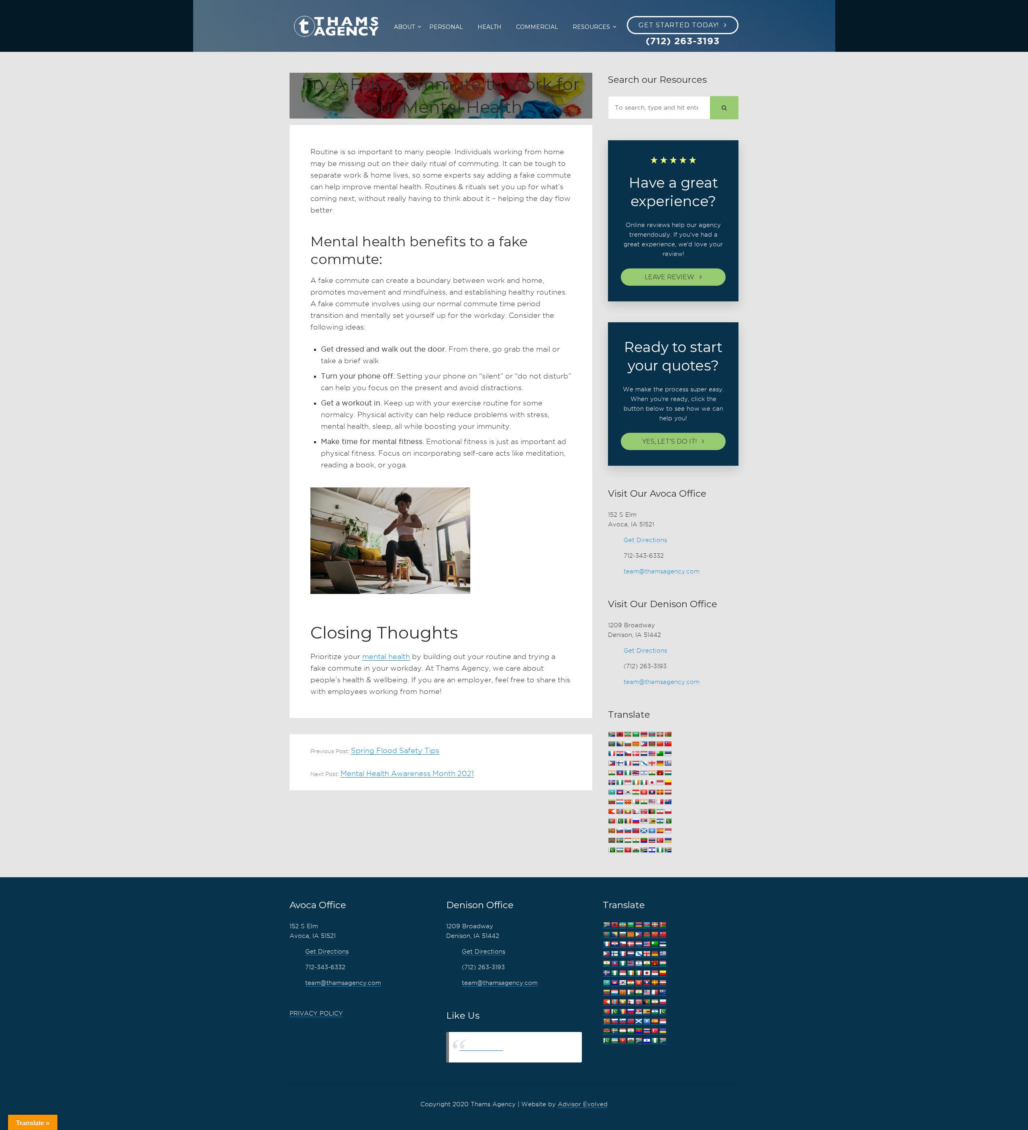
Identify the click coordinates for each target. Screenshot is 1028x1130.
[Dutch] (643, 753)
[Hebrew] (643, 773)
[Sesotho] (659, 821)
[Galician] (643, 763)
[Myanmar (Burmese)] (627, 811)
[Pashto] (651, 811)
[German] (659, 763)
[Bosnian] (619, 744)
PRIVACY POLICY (316, 1013)
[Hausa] (627, 773)
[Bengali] (611, 744)
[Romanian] (627, 821)
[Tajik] (627, 840)
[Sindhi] (667, 821)
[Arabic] (635, 734)
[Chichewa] (651, 744)
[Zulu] (667, 850)
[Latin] (659, 792)
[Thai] (651, 840)
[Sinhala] (611, 830)
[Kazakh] (611, 792)
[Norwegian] (643, 811)
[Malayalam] (643, 801)
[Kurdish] (635, 792)
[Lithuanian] (611, 801)
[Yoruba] (659, 850)
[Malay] (651, 801)
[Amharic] (627, 734)
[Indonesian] (627, 782)
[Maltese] (659, 801)
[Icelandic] (611, 782)
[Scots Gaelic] (643, 830)
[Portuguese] (611, 821)
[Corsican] (611, 753)
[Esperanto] (659, 753)
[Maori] (667, 801)
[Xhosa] (643, 850)
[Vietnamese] (627, 850)
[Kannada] (667, 782)
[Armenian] (643, 734)
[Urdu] (611, 850)
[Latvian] (667, 792)
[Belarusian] (667, 734)
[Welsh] (635, 850)
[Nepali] (635, 811)
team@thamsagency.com (662, 571)
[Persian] (659, 811)
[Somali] (651, 830)
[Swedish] (619, 840)
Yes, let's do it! (669, 441)
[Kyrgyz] (643, 792)
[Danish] (635, 753)
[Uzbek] (619, 850)
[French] (627, 763)
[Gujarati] (611, 773)
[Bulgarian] (627, 744)
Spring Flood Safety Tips (395, 750)
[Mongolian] (619, 811)
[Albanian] (619, 734)
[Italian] (643, 782)
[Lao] (651, 792)
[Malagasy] (635, 801)
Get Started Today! (678, 25)
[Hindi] (651, 773)
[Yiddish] (651, 850)
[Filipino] (611, 763)
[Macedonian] (627, 801)
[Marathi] (611, 811)
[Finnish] (619, 763)
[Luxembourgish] (619, 801)
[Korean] (627, 792)
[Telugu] (643, 840)
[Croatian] (619, 753)
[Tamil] (635, 840)
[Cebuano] (643, 744)
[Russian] (635, 821)
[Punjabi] (619, 821)
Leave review (669, 277)
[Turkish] (659, 840)
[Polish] (667, 811)
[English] (651, 753)
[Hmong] (659, 773)
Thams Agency (481, 1047)
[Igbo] (619, 782)
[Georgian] (651, 763)
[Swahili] (611, 840)
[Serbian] (643, 821)
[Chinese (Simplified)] (659, 744)
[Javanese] (659, 782)
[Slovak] (619, 830)
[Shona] (651, 821)
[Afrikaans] (611, 734)
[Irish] (635, 782)
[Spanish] (659, 830)
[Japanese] (651, 782)
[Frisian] (635, 763)
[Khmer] (619, 792)
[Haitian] (619, 773)
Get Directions (645, 540)
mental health (386, 656)
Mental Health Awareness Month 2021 (407, 773)
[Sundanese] (667, 830)
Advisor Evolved (583, 1104)
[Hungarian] (667, 773)
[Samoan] (635, 830)
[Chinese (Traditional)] (667, 744)
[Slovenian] (627, 830)
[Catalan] (635, 744)
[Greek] (667, 763)
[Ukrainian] (667, 840)
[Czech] (627, 753)
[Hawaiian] (635, 773)
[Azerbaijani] (651, 734)
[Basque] (659, 734)
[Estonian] (667, 753)
